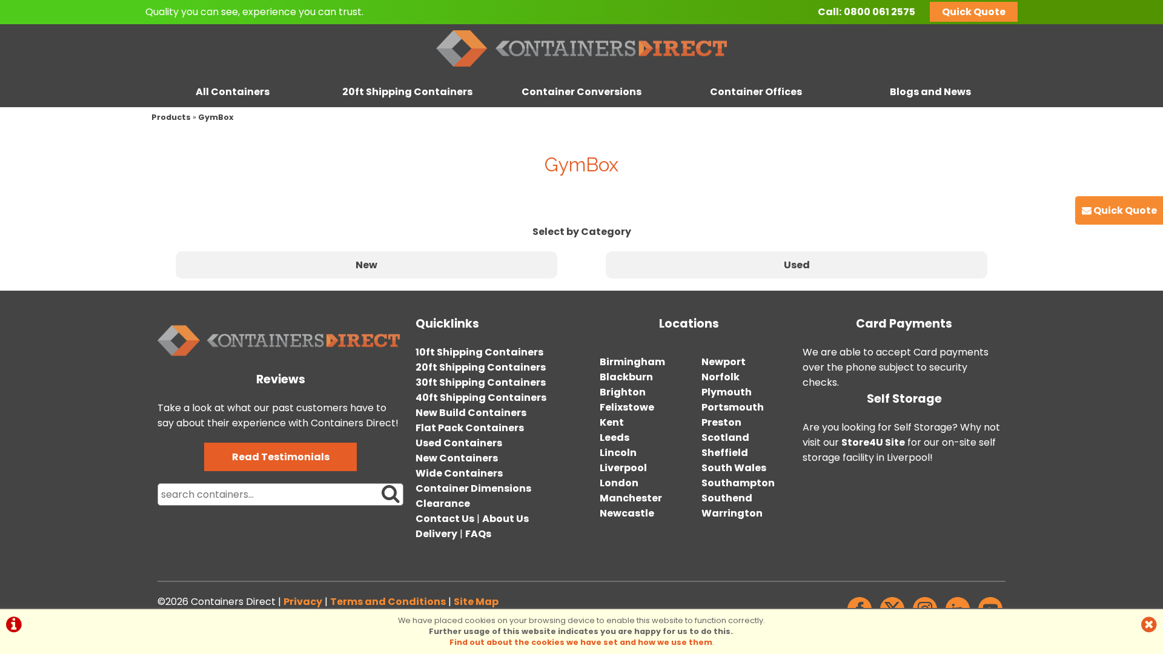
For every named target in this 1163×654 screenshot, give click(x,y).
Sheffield (724, 453)
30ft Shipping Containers (481, 382)
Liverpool (623, 468)
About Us (505, 519)
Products (171, 117)
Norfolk (720, 377)
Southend (726, 498)
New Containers (457, 458)
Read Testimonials (281, 457)
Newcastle (627, 513)
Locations (689, 323)
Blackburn (626, 377)
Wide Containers (459, 473)
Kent (612, 422)
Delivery (436, 534)
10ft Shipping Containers (479, 352)
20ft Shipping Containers (407, 92)
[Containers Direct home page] (581, 69)
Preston (721, 422)
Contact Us (445, 519)
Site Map (476, 602)
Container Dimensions (473, 488)
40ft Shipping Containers (481, 398)
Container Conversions (581, 92)
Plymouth (726, 392)
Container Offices (756, 92)
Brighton (623, 392)
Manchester (631, 498)
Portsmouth (732, 407)
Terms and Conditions (388, 602)
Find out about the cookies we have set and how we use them (580, 642)
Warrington (732, 513)
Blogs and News (930, 92)
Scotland (725, 437)
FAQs (478, 534)
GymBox (216, 117)
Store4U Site (873, 442)
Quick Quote (974, 12)
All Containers (233, 92)
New (366, 265)
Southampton (738, 483)
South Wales (733, 468)
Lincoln (618, 453)
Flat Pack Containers (470, 428)
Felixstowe (627, 407)
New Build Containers (471, 413)
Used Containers (459, 443)
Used (797, 265)
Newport (723, 362)
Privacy (302, 602)
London (619, 483)
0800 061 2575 (879, 12)
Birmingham (632, 362)
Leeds (614, 437)
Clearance (443, 503)
